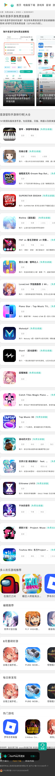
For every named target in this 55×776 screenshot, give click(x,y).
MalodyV (24, 328)
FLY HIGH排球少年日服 (37, 629)
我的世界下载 (13, 747)
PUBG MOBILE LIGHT (36, 665)
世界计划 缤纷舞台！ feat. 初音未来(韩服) (34, 461)
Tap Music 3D (26, 417)
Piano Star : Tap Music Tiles (34, 306)
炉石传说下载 (38, 747)
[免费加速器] (46, 129)
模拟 (32, 136)
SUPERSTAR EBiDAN (30, 195)
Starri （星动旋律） (29, 350)
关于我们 (4, 760)
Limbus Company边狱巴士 (39, 737)
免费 (32, 223)
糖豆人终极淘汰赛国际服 (35, 596)
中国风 (33, 157)
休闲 (42, 245)
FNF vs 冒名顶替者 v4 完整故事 (34, 240)
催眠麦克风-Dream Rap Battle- (34, 173)
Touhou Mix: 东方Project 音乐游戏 (34, 550)
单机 (32, 556)
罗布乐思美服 (10, 737)
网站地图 (29, 760)
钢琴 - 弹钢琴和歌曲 (29, 129)
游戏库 (18, 12)
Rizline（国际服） (28, 217)
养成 (32, 466)
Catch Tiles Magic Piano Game (34, 395)
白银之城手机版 (10, 665)
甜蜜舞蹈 (23, 372)
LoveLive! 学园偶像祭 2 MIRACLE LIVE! (34, 284)
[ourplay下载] (11, 5)
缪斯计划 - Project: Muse (32, 527)
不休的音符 (24, 505)
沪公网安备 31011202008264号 (16, 770)
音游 (22, 136)
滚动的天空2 (25, 439)
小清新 (44, 157)
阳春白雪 (23, 151)
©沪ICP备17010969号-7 (38, 766)
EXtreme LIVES (27, 483)
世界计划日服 (10, 629)
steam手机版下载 (25, 747)
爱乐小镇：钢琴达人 (28, 262)
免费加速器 (9, 12)
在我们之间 (10, 596)
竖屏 (42, 444)
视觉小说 (44, 466)
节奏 (32, 245)
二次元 (43, 223)
